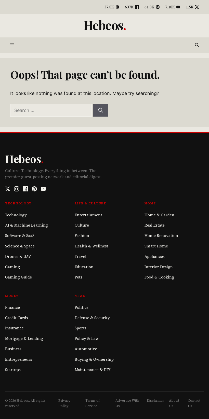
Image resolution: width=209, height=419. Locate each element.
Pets (78, 277)
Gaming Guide (18, 277)
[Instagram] (16, 188)
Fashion (82, 235)
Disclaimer (155, 400)
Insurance (14, 328)
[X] (7, 188)
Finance (12, 307)
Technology (16, 215)
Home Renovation (161, 235)
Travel (80, 256)
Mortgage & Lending (24, 338)
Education (84, 267)
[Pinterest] (34, 188)
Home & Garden (159, 215)
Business (13, 349)
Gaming (12, 267)
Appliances (155, 256)
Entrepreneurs (18, 359)
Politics (81, 307)
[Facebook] (25, 188)
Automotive (86, 349)
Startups (13, 369)
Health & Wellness (92, 246)
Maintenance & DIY (92, 369)
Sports (80, 328)
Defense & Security (92, 317)
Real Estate (155, 225)
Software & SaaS (19, 235)
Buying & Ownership (94, 359)
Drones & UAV (18, 256)
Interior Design (159, 267)
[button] (197, 45)
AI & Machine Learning (26, 225)
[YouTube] (43, 188)
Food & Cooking (159, 277)
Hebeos (103, 25)
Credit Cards (16, 317)
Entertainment (88, 215)
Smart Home (156, 246)
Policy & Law (87, 338)
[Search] (100, 110)
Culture (82, 225)
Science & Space (20, 246)
